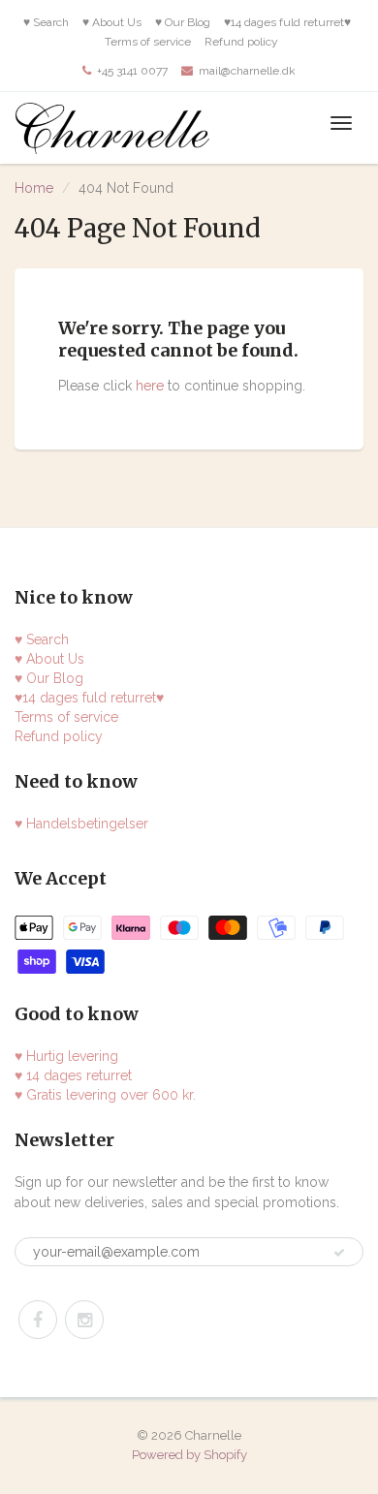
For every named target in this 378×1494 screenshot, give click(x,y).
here (150, 385)
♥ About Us (112, 22)
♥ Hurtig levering (66, 1056)
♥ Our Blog (182, 22)
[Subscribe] (339, 1252)
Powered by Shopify (189, 1454)
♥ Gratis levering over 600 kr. (105, 1095)
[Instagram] (84, 1319)
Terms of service (148, 41)
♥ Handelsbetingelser (81, 823)
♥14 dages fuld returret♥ (287, 22)
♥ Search (46, 22)
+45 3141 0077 (132, 71)
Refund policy (241, 41)
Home (34, 188)
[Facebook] (37, 1319)
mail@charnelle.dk (247, 71)
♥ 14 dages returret (73, 1075)
